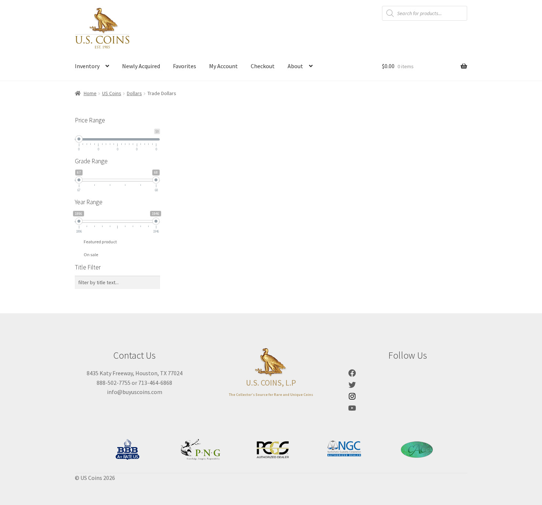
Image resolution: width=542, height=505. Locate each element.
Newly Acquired (141, 66)
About (295, 66)
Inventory (87, 66)
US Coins (111, 93)
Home (90, 93)
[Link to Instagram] (352, 398)
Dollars (134, 93)
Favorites (184, 66)
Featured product (100, 241)
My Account (223, 66)
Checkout (263, 66)
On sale (91, 254)
